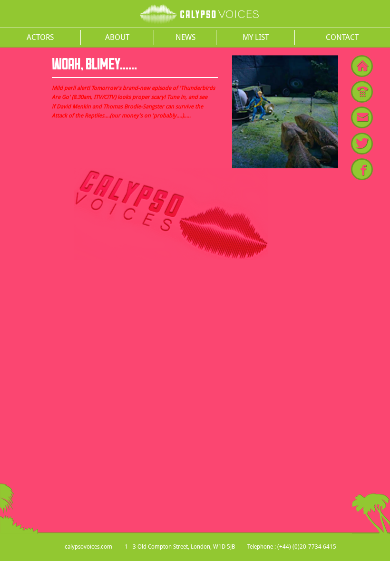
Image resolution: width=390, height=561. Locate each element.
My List (256, 37)
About (117, 37)
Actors (40, 37)
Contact (342, 37)
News (185, 37)
